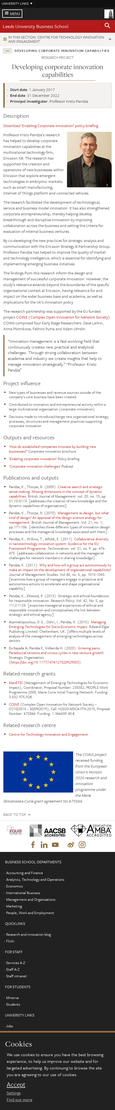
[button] (107, 26)
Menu (15, 13)
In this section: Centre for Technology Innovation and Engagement (56, 39)
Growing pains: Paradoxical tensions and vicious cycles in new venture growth (56, 650)
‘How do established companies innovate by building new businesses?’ (52, 449)
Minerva (12, 997)
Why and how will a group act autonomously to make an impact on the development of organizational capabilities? (60, 567)
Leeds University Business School (35, 26)
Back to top (14, 814)
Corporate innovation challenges (35, 466)
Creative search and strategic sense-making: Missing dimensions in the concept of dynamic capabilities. (56, 491)
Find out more (19, 1099)
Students (13, 1004)
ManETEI (16, 682)
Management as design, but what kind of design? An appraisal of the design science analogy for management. (59, 517)
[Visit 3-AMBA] (89, 830)
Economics (14, 886)
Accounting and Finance (24, 873)
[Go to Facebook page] (33, 845)
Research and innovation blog (28, 934)
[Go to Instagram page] (82, 845)
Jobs (9, 1026)
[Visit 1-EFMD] (14, 830)
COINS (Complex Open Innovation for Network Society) (63, 317)
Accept (16, 1084)
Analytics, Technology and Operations (35, 879)
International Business (23, 892)
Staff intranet (16, 976)
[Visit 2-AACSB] (45, 830)
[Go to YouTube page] (55, 845)
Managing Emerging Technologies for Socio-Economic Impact (57, 624)
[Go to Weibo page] (71, 845)
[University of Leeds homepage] (108, 13)
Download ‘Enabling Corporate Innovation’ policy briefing (50, 125)
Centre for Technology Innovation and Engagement (48, 734)
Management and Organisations (30, 899)
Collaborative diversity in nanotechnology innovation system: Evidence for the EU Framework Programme (59, 543)
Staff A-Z (13, 969)
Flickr (10, 941)
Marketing (14, 906)
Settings (14, 1093)
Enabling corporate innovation (33, 458)
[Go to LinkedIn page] (44, 845)
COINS (14, 704)
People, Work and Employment (30, 912)
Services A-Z (15, 962)
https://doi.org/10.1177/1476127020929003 (45, 662)
